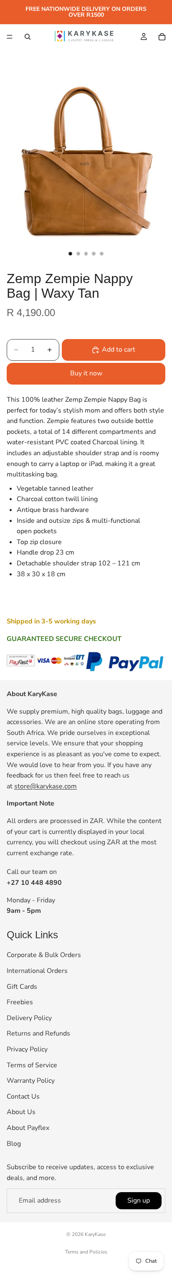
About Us (21, 1112)
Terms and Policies (86, 1252)
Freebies (20, 1002)
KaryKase (95, 1234)
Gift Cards (22, 986)
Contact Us (23, 1096)
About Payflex (28, 1127)
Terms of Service (32, 1065)
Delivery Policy (29, 1018)
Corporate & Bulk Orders (44, 955)
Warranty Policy (31, 1080)
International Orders (37, 970)
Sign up (138, 1200)
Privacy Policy (27, 1049)
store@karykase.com (45, 786)
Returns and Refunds (38, 1033)
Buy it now (86, 373)
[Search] (27, 37)
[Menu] (9, 36)
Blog (14, 1143)
